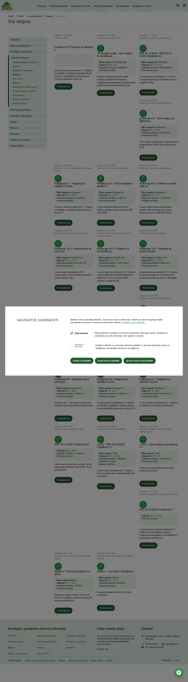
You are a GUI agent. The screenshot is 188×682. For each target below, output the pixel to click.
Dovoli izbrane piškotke (108, 361)
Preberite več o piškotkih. (133, 322)
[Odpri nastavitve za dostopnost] (179, 673)
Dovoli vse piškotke (82, 361)
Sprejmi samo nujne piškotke (139, 361)
